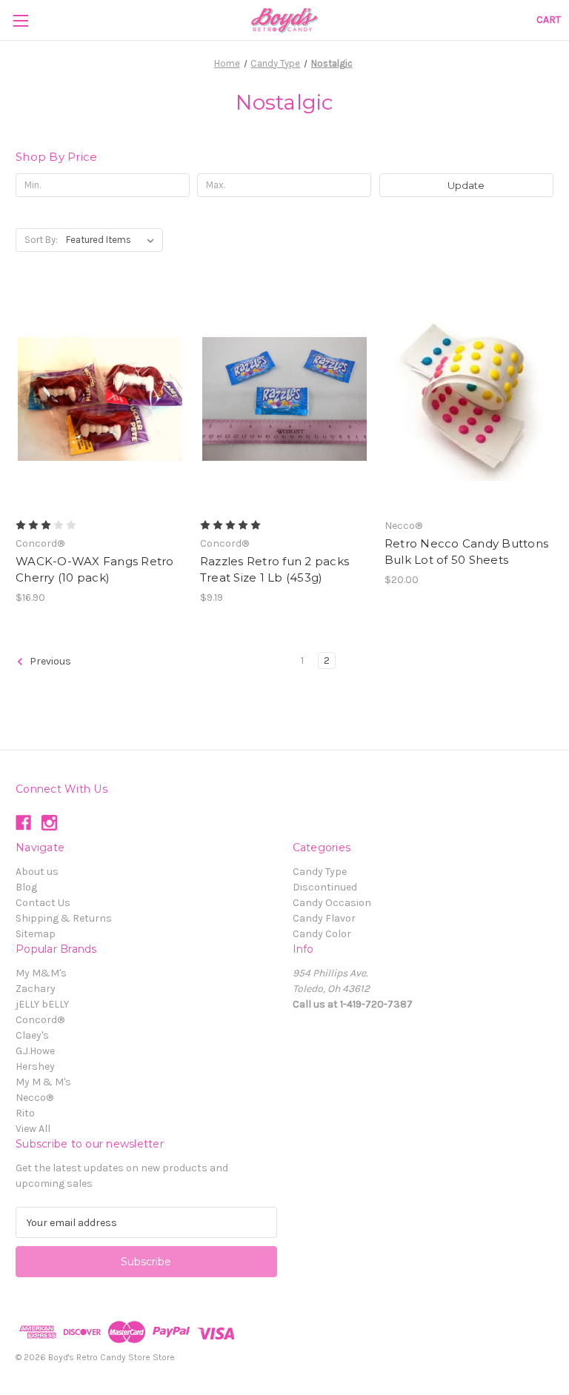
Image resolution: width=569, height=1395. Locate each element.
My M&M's (41, 973)
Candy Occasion (332, 902)
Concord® (40, 1019)
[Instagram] (49, 822)
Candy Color (322, 934)
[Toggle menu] (20, 20)
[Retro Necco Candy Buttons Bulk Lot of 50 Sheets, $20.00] (469, 398)
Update (466, 185)
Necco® (34, 1097)
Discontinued (325, 887)
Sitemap (36, 934)
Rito (25, 1113)
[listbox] (113, 240)
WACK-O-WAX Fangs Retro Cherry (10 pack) (95, 569)
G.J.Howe (35, 1051)
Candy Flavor (324, 918)
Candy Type (320, 871)
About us (37, 871)
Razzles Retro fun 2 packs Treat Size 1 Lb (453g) (274, 569)
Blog (26, 887)
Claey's (32, 1035)
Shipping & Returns (64, 918)
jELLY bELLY (42, 1004)
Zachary (36, 988)
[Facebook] (23, 822)
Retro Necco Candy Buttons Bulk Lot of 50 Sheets (466, 551)
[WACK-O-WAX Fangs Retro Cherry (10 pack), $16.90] (100, 398)
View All (33, 1128)
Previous (49, 661)
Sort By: (41, 239)
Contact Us (43, 902)
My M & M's (43, 1082)
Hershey (35, 1066)
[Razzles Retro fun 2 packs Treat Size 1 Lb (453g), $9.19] (284, 398)
